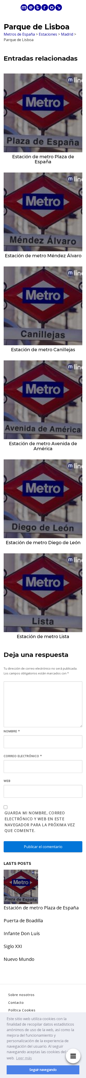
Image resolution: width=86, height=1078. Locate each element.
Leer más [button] (24, 1058)
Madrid (67, 34)
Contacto (16, 1002)
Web (7, 781)
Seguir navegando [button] (43, 1069)
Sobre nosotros (21, 995)
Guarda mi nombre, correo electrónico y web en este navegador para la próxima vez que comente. (40, 821)
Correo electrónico (23, 756)
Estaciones (48, 34)
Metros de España (19, 34)
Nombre (12, 731)
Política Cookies (22, 1010)
